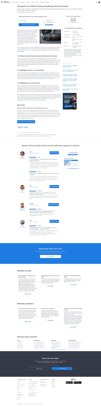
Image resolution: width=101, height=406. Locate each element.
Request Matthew (54, 204)
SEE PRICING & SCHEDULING (26, 121)
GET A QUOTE (50, 256)
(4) (53, 24)
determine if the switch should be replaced (35, 100)
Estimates (19, 392)
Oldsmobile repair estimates (40, 348)
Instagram (53, 386)
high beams (32, 77)
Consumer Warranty (33, 381)
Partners (19, 397)
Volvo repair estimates (38, 343)
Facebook (53, 381)
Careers (19, 386)
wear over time (30, 48)
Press (18, 383)
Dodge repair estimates (39, 342)
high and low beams (31, 60)
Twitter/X (53, 385)
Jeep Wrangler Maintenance (74, 345)
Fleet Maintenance (21, 385)
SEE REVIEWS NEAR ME (73, 168)
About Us (19, 381)
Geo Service (19, 343)
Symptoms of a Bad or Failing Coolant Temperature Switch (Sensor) (70, 80)
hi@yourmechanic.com (54, 365)
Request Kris (54, 186)
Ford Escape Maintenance (74, 346)
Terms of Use (31, 390)
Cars (18, 390)
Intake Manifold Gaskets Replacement (56, 347)
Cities (18, 388)
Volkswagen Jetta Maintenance (75, 342)
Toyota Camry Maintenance (74, 348)
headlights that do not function (47, 85)
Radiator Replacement (56, 342)
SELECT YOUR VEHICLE (29, 24)
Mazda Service (20, 345)
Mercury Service (20, 348)
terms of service (39, 136)
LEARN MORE (30, 118)
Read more (28, 293)
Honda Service (20, 346)
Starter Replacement (55, 345)
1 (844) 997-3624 (76, 34)
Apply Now (69, 106)
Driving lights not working (47, 308)
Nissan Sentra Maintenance (74, 343)
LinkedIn (53, 383)
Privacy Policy (32, 385)
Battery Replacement (55, 343)
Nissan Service (20, 342)
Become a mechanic (44, 2)
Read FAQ (39, 368)
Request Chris (54, 221)
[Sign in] (99, 2)
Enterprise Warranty (33, 383)
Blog (18, 399)
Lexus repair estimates (38, 345)
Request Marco (54, 152)
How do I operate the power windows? (27, 308)
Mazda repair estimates (39, 346)
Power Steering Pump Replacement (58, 349)
